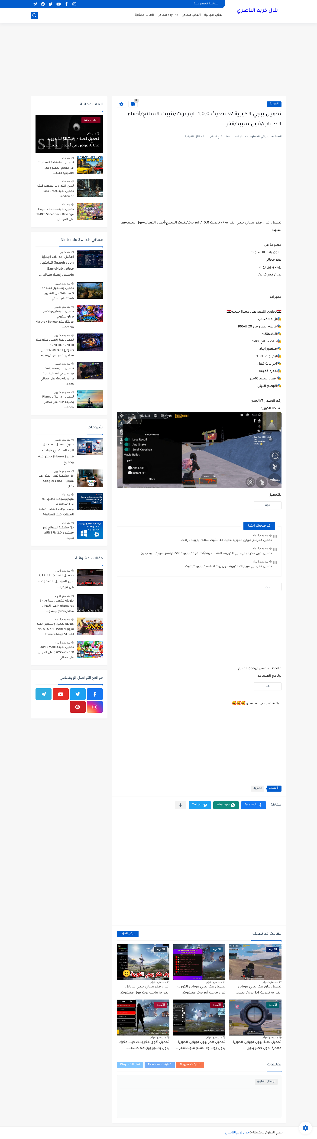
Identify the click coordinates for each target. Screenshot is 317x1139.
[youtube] (58, 4)
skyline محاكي (168, 15)
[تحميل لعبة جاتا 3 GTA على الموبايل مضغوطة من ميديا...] (90, 577)
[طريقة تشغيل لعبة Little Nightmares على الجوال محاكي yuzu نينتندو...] (90, 603)
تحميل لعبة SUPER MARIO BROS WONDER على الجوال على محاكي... (56, 653)
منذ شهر (65, 252)
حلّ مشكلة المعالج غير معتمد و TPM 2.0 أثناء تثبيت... (58, 533)
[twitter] (50, 4)
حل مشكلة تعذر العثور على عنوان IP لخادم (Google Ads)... (56, 481)
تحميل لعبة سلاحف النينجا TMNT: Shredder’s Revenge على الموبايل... (55, 215)
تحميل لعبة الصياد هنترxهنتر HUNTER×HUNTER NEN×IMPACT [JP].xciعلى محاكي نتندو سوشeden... (55, 348)
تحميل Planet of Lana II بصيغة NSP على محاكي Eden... (58, 402)
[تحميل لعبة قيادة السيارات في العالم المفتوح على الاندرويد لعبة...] (90, 165)
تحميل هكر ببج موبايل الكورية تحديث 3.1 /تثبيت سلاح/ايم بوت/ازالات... (225, 540)
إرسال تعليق (266, 1081)
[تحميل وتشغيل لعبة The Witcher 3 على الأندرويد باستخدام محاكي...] (90, 290)
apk (267, 505)
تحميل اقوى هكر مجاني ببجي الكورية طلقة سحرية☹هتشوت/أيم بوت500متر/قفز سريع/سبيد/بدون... (205, 553)
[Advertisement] (158, 60)
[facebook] (66, 4)
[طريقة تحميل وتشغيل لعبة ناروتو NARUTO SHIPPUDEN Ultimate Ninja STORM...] (90, 626)
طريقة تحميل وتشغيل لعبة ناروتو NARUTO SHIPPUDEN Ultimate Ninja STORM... (55, 629)
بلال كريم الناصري (257, 11)
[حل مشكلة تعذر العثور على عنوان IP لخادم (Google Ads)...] (90, 478)
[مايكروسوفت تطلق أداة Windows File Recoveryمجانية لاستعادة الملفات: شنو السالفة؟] (90, 501)
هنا (267, 686)
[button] (253, 805)
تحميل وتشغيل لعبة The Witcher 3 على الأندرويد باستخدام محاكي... (57, 294)
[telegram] (35, 4)
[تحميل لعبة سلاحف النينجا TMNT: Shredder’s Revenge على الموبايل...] (90, 211)
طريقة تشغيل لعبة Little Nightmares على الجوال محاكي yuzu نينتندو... (57, 606)
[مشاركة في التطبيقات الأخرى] (180, 805)
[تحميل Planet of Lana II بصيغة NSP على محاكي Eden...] (90, 399)
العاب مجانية (213, 15)
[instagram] (74, 4)
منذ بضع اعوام (260, 535)
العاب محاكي (191, 15)
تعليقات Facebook (159, 1064)
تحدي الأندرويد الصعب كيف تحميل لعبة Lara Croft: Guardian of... (55, 191)
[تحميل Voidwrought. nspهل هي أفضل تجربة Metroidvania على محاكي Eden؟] (90, 370)
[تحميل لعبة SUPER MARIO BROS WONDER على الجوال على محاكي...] (90, 649)
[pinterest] (42, 4)
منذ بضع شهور (62, 283)
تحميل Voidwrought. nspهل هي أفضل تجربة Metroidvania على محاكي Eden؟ (57, 376)
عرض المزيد (127, 933)
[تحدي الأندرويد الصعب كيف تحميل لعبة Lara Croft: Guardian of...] (90, 188)
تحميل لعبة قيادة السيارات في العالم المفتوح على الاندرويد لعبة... (56, 168)
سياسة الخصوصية (206, 4)
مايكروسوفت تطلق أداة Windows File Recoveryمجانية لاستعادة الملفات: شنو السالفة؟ (56, 507)
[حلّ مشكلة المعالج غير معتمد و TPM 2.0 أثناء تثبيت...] (90, 530)
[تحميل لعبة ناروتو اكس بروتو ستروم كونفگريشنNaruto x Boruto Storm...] (90, 313)
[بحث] (34, 15)
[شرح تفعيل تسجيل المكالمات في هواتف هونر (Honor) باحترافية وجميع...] (90, 446)
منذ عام (91, 133)
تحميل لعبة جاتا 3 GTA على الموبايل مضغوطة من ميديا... (56, 581)
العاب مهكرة (144, 15)
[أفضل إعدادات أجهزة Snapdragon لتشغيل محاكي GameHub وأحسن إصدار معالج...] (90, 259)
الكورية (274, 104)
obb (267, 587)
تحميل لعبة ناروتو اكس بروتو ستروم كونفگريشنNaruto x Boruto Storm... (55, 319)
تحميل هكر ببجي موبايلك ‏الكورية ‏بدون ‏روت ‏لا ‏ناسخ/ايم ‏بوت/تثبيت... (227, 566)
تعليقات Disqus (130, 1064)
